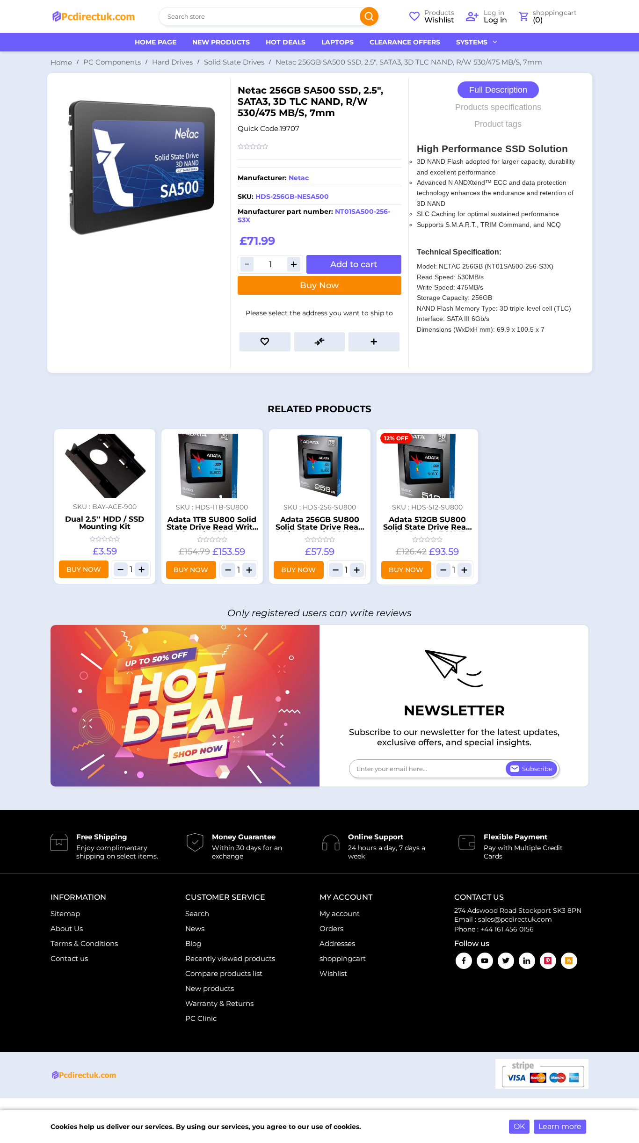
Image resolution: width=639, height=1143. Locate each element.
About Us (67, 928)
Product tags (498, 124)
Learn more (559, 1126)
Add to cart (353, 264)
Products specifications (498, 107)
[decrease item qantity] (121, 569)
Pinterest (548, 961)
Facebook (464, 961)
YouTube (485, 961)
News (194, 928)
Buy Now (319, 285)
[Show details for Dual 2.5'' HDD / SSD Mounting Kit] (105, 466)
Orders (331, 928)
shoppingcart (343, 958)
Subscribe (537, 768)
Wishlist (333, 973)
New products (209, 988)
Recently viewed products (230, 958)
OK (519, 1126)
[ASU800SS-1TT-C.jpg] (212, 466)
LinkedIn (527, 961)
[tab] (498, 90)
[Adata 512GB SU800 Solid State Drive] (427, 466)
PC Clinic (201, 1018)
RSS (569, 961)
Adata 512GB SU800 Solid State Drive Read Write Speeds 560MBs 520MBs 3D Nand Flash (427, 530)
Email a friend (374, 341)
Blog (193, 943)
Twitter (506, 961)
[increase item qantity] (142, 569)
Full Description (498, 90)
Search (369, 16)
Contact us (69, 958)
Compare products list (223, 973)
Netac (299, 178)
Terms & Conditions (84, 943)
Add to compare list (319, 341)
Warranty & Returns (219, 1003)
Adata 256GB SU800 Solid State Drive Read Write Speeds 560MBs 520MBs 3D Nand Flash (320, 530)
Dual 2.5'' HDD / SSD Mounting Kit (104, 523)
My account (340, 913)
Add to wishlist (265, 341)
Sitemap (65, 913)
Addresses (337, 943)
